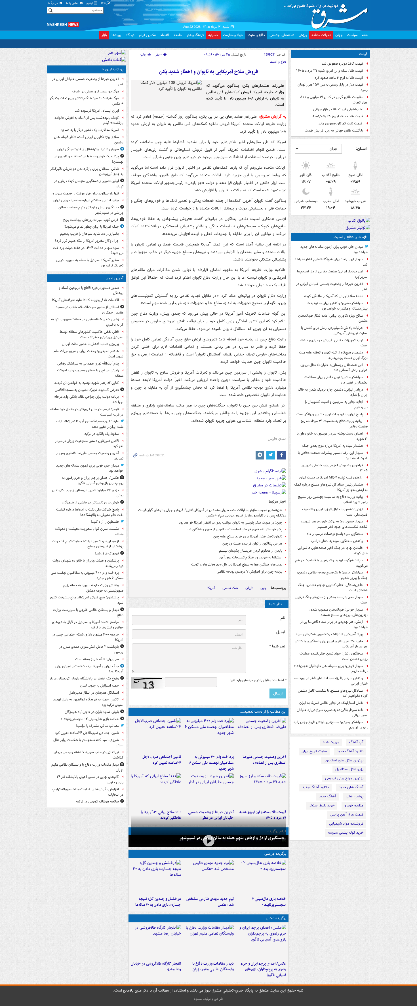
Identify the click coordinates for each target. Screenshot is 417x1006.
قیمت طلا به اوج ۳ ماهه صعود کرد (339, 78)
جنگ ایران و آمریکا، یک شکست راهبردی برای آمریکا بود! (89, 669)
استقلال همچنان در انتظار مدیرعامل (94, 692)
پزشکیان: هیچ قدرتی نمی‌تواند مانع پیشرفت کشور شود (86, 600)
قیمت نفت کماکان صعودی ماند (341, 123)
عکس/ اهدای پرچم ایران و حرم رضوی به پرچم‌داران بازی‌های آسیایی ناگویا (263, 969)
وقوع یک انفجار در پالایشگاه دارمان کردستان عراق (84, 678)
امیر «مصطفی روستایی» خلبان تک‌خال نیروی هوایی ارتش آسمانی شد (334, 367)
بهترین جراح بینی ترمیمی (344, 778)
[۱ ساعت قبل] (261, 735)
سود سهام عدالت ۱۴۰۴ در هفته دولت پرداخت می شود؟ (88, 250)
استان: (361, 149)
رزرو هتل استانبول (349, 769)
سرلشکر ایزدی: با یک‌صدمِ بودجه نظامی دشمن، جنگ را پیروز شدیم (332, 575)
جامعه (178, 35)
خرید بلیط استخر (321, 805)
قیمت (363, 54)
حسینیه (213, 35)
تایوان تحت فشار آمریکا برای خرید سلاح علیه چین (247, 536)
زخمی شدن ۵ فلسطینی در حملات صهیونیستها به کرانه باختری (87, 322)
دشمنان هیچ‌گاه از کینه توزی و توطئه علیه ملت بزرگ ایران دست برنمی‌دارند (333, 355)
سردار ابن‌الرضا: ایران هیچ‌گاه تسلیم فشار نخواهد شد (331, 262)
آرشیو (90, 3)
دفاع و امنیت (256, 35)
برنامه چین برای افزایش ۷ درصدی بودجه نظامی (249, 571)
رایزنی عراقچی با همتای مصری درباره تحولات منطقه (90, 373)
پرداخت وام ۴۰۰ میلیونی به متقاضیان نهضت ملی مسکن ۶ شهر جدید (211, 763)
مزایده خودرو (353, 805)
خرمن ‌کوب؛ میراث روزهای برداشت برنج (91, 220)
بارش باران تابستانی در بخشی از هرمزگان (90, 502)
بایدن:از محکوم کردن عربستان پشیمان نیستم (250, 550)
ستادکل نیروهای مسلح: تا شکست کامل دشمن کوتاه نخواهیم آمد (333, 693)
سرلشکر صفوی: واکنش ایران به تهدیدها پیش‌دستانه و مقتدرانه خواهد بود (337, 305)
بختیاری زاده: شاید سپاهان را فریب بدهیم (89, 233)
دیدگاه (130, 35)
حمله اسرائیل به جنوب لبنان (99, 685)
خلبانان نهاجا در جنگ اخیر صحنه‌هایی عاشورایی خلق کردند (333, 550)
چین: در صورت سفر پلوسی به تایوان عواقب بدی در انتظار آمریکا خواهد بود (230, 522)
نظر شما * (277, 646)
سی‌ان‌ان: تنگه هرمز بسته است (97, 659)
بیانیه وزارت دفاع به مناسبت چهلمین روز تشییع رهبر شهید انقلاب (333, 499)
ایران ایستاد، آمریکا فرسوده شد (97, 110)
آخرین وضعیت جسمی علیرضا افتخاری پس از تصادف (264, 760)
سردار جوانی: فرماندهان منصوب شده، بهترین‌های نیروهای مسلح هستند (338, 612)
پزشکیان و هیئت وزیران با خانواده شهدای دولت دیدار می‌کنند (87, 563)
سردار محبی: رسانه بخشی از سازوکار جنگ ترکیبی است (331, 599)
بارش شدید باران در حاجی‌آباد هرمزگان (92, 712)
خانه (365, 35)
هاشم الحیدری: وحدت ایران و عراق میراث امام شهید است (88, 353)
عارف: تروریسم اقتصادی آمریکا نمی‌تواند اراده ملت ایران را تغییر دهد (89, 424)
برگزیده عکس (276, 918)
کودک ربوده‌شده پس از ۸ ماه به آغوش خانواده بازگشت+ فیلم (88, 120)
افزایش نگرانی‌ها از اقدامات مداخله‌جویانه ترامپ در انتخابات (87, 792)
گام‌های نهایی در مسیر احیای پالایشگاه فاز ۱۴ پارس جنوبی (90, 779)
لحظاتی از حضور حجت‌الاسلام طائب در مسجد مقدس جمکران (89, 309)
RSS (104, 3)
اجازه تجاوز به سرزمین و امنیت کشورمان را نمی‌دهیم (336, 404)
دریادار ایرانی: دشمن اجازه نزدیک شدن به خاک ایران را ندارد (333, 392)
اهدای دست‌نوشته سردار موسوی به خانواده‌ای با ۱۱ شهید (332, 436)
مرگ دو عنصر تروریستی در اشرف (95, 91)
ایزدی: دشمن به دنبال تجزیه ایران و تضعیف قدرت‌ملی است (335, 512)
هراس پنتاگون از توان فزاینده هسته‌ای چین (252, 543)
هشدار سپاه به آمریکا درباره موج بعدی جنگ (332, 445)
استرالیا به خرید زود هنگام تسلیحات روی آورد (250, 557)
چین (263, 588)
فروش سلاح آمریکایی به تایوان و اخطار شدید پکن (208, 71)
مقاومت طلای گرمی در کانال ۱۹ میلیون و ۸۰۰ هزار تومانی (334, 99)
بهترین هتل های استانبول (343, 760)
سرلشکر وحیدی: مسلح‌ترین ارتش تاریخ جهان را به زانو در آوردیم (331, 724)
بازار (104, 35)
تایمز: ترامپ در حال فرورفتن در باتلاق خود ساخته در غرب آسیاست (86, 411)
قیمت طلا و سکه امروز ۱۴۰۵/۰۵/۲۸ (337, 116)
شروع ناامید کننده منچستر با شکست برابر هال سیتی (88, 742)
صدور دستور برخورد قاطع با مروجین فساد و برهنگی (91, 290)
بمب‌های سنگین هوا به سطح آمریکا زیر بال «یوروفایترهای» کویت (236, 564)
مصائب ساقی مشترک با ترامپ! (97, 725)
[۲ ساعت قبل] (208, 735)
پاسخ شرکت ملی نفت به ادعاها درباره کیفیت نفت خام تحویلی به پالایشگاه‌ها (89, 512)
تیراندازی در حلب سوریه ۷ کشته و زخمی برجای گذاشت (88, 754)
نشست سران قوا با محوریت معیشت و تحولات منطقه (89, 531)
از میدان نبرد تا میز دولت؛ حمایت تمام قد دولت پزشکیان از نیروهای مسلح (87, 544)
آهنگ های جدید (351, 787)
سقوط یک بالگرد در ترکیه (101, 434)
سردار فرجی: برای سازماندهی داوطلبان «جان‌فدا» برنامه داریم (331, 668)
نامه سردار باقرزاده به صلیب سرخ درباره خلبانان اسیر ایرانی (332, 712)
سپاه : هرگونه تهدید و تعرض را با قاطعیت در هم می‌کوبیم (331, 563)
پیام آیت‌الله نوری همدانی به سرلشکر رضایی (88, 363)
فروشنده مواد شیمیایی (346, 824)
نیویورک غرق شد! (107, 553)
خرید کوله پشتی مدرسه (345, 833)
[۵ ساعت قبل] (208, 877)
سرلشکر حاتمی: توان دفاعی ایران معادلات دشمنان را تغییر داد (336, 379)
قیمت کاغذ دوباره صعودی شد (342, 63)
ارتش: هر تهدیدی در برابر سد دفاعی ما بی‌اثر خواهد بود (334, 624)
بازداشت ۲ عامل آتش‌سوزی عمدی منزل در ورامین (91, 649)
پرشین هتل (354, 796)
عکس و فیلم (147, 35)
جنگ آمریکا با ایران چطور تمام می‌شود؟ (91, 226)
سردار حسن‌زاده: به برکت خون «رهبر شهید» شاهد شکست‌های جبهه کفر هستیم (334, 524)
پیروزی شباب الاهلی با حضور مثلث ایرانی (90, 344)
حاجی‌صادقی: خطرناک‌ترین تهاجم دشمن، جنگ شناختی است (333, 587)
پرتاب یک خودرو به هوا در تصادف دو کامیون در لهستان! (88, 159)
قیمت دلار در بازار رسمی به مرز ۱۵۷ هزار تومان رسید (333, 87)
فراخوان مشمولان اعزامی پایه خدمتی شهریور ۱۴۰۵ (334, 468)
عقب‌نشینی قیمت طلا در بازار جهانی (338, 109)
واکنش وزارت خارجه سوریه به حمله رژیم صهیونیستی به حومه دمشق (93, 588)
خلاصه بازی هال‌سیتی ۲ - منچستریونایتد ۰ (267, 902)
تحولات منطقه (321, 35)
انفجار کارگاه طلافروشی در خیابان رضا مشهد (156, 966)
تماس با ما (72, 3)
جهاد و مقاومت (233, 35)
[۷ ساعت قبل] (261, 790)
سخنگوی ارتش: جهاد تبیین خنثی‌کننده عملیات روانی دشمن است (334, 656)
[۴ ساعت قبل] (208, 942)
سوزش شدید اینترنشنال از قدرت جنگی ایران (88, 149)
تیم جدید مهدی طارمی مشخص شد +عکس (209, 902)
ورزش (303, 35)
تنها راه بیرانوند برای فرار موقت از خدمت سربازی (85, 193)
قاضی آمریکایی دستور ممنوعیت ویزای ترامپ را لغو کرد (88, 443)
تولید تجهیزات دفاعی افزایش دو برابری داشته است (334, 343)
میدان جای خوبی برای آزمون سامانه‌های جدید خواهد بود (334, 249)
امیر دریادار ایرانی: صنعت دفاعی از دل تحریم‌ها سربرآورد (332, 274)
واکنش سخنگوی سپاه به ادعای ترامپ (337, 541)
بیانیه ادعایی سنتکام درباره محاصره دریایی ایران (86, 200)
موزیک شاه (331, 742)
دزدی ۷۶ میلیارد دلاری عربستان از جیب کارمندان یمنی (87, 493)
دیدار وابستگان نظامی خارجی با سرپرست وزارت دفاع (88, 612)
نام (283, 618)
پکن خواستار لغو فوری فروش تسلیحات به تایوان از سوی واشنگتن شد (234, 529)
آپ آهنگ (356, 742)
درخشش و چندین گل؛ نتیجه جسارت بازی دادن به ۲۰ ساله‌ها (158, 902)
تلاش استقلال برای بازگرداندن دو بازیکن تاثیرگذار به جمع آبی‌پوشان (86, 171)
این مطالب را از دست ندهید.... (263, 712)
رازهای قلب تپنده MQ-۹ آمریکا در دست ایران (331, 477)
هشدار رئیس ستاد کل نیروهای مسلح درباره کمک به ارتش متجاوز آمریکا (331, 487)
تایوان (249, 588)
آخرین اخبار (114, 278)
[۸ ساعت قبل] (208, 790)
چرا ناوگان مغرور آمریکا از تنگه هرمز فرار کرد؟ (87, 240)
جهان (339, 35)
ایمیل (280, 632)
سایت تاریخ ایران (314, 751)
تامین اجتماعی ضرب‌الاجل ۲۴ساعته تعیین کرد (161, 760)
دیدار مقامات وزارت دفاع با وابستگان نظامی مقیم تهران (212, 966)
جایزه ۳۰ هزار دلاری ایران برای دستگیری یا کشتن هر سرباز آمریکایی (331, 644)
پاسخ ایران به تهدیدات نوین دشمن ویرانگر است (329, 414)
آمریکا (211, 588)
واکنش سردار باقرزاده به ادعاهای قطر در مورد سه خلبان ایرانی (331, 680)
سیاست (352, 35)
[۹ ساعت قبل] (156, 790)
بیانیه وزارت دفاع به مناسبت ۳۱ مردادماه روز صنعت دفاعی (334, 423)
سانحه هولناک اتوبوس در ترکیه (97, 801)
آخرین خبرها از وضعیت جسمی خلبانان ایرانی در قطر (332, 286)
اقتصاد (164, 35)
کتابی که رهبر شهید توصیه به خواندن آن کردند (86, 383)
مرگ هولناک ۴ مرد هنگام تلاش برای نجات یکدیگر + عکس (86, 101)
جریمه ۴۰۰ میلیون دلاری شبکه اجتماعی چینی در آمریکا (87, 637)
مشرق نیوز (327, 14)
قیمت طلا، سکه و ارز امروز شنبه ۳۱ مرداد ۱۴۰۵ (329, 70)
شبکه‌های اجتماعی (281, 35)
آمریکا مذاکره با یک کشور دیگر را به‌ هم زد (90, 130)
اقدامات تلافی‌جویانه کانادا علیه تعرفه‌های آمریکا (85, 300)
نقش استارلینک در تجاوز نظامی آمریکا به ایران (331, 703)
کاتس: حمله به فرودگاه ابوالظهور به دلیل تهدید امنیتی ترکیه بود (88, 702)
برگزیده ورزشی (275, 854)
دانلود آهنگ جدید (350, 751)
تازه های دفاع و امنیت (351, 237)
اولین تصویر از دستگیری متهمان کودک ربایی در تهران (88, 183)
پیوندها (116, 35)
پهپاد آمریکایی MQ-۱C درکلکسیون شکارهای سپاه (329, 634)
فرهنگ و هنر (195, 35)
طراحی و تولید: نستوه (208, 998)
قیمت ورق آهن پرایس (346, 814)
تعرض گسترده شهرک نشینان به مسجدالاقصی (87, 390)
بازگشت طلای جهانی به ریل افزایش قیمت (334, 130)
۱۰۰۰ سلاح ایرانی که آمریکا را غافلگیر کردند (333, 296)
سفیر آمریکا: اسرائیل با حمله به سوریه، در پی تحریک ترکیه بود (89, 262)
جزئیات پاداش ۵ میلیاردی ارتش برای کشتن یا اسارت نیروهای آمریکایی (334, 330)
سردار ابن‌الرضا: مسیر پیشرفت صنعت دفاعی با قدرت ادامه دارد (333, 455)
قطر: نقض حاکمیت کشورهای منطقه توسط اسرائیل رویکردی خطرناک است (91, 334)
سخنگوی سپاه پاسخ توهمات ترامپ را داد (335, 534)
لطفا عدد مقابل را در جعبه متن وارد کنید (258, 680)
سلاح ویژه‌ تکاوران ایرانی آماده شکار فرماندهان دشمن (333, 318)
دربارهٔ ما (53, 3)
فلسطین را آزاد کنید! (105, 521)
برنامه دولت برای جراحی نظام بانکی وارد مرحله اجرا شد (88, 399)
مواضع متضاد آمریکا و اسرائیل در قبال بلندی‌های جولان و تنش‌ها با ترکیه (87, 624)
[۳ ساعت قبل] (156, 735)
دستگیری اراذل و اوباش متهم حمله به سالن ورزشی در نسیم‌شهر (231, 838)
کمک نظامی (230, 588)
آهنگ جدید (327, 796)
